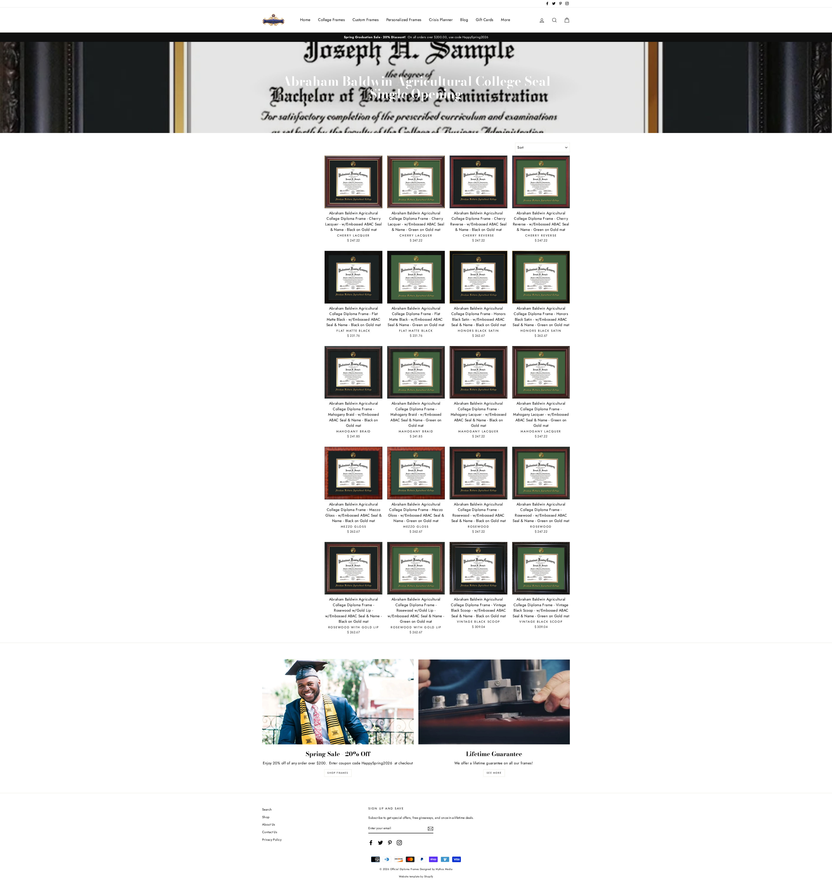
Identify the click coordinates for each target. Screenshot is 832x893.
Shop (266, 817)
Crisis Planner (441, 20)
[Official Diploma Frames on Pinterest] (389, 842)
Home (305, 20)
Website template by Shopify (416, 876)
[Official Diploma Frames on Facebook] (371, 842)
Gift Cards (484, 20)
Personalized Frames (403, 20)
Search (267, 809)
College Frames (331, 20)
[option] (416, 37)
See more (494, 773)
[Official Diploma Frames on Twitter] (380, 842)
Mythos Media (444, 869)
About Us (268, 824)
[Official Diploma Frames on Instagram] (399, 842)
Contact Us (269, 832)
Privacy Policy (271, 839)
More (505, 20)
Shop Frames (337, 773)
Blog (464, 20)
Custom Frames (366, 20)
